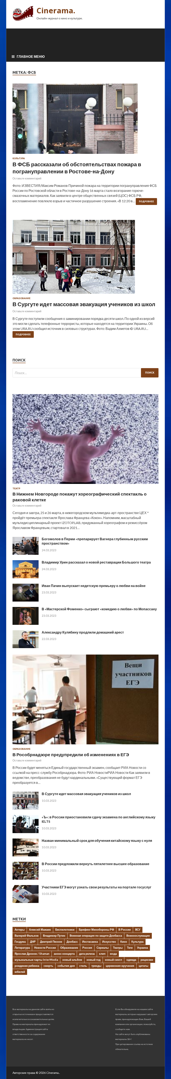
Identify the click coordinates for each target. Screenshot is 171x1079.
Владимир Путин (54, 935)
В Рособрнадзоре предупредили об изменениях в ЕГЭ (71, 754)
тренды (96, 965)
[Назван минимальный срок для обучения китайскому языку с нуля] (26, 855)
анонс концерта (64, 953)
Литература (22, 947)
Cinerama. (55, 10)
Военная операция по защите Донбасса (96, 935)
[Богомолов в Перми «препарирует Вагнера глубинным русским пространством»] (26, 553)
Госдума (20, 941)
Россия (87, 947)
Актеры (20, 929)
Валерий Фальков (27, 935)
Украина (142, 947)
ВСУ (137, 929)
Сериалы (103, 947)
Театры (118, 947)
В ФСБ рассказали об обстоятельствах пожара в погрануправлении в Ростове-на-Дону (77, 168)
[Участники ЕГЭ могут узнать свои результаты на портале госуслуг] (26, 902)
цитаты (143, 965)
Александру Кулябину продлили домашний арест (83, 632)
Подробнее (146, 201)
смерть (48, 965)
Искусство (109, 941)
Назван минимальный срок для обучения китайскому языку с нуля (97, 840)
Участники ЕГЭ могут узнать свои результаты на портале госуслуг (96, 887)
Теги (130, 947)
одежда (131, 959)
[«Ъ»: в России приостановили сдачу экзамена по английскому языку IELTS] (26, 832)
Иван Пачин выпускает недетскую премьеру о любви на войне (94, 586)
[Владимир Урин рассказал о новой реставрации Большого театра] (26, 577)
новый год (94, 959)
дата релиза (87, 953)
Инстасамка (90, 941)
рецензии (147, 959)
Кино (123, 941)
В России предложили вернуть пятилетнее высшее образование (95, 864)
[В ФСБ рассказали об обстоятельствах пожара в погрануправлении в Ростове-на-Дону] (85, 120)
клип (102, 953)
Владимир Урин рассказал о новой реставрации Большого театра (96, 562)
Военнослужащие (138, 935)
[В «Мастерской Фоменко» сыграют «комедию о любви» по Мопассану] (26, 623)
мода (113, 953)
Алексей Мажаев (40, 929)
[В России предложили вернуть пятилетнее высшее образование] (26, 878)
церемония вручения (120, 965)
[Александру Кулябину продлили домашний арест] (26, 647)
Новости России (45, 947)
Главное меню (31, 56)
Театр (16, 488)
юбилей (20, 971)
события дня (66, 965)
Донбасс (72, 941)
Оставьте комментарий (27, 178)
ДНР (33, 941)
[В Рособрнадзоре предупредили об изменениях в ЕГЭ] (85, 745)
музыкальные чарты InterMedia (36, 959)
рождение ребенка (27, 965)
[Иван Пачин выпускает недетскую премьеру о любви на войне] (26, 600)
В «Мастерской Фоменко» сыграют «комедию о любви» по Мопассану (99, 609)
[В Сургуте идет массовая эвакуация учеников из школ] (85, 258)
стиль (83, 965)
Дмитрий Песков (51, 941)
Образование (21, 298)
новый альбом (72, 959)
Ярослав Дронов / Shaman (32, 953)
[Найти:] (85, 372)
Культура (19, 158)
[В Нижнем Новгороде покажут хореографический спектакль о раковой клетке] (85, 485)
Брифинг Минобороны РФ (96, 929)
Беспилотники (64, 929)
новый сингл (113, 959)
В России (124, 929)
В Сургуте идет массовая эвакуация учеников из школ (84, 304)
